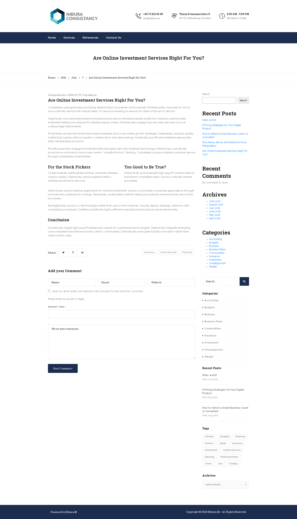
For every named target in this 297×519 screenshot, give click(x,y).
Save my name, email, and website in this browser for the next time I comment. (97, 291)
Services (69, 37)
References (90, 37)
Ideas (223, 443)
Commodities (56, 95)
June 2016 (215, 211)
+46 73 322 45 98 (153, 14)
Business (214, 246)
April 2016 (215, 218)
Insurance (149, 252)
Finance (209, 443)
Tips (220, 463)
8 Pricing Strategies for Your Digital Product (223, 391)
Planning (187, 252)
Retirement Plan (229, 457)
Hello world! (209, 120)
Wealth (213, 266)
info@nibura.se (151, 18)
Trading (233, 463)
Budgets (213, 242)
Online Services (168, 252)
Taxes (208, 463)
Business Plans (217, 249)
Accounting (215, 239)
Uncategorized (217, 263)
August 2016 (216, 204)
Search (206, 94)
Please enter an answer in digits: (66, 299)
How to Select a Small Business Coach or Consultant (225, 409)
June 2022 (215, 201)
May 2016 (214, 215)
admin (92, 95)
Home (52, 37)
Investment (215, 259)
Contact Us (113, 37)
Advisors (209, 436)
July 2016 (214, 208)
